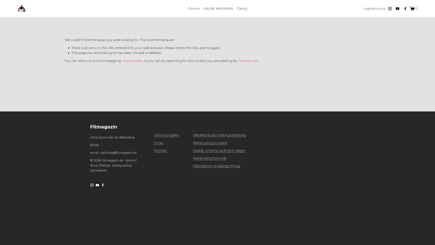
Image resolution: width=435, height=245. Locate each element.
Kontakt (160, 150)
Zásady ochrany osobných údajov (219, 150)
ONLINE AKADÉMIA (218, 9)
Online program (166, 135)
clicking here (132, 61)
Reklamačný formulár (210, 158)
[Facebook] (405, 8)
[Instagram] (390, 8)
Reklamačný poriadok (210, 143)
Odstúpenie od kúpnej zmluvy (216, 166)
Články (242, 9)
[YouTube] (397, 8)
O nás (158, 143)
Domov (194, 9)
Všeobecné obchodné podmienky (219, 135)
